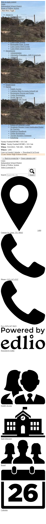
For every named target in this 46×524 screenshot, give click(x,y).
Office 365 (14, 114)
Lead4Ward (14, 110)
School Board (15, 21)
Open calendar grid (28, 158)
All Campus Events (17, 40)
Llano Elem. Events (17, 42)
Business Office (16, 59)
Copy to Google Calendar (10, 152)
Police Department (17, 74)
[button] (9, 15)
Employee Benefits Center (20, 125)
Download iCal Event (31, 152)
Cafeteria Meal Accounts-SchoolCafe (24, 91)
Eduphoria (14, 138)
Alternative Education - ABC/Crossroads (25, 55)
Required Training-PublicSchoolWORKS (25, 108)
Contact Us (14, 25)
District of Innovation (18, 30)
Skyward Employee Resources (21, 116)
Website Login (15, 123)
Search (3, 175)
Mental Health (15, 70)
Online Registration (17, 95)
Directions (14, 23)
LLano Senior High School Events (14, 154)
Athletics (13, 57)
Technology (14, 80)
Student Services (16, 78)
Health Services (16, 61)
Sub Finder (14, 112)
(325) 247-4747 (12, 279)
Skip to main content (8, 2)
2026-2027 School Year (19, 32)
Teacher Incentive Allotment (20, 136)
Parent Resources (16, 102)
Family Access (15, 89)
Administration (15, 53)
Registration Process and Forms (22, 93)
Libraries (13, 66)
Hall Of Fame (15, 27)
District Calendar (16, 38)
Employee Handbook (18, 131)
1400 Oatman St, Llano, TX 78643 (21, 231)
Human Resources (17, 64)
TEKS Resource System (19, 121)
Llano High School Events (20, 49)
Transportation (15, 83)
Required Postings (17, 19)
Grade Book (15, 119)
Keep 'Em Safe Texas (18, 100)
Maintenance (15, 68)
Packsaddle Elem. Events (19, 44)
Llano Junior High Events (20, 47)
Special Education (17, 76)
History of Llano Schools (19, 34)
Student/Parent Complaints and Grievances (26, 104)
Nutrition (13, 72)
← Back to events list (10, 158)
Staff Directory (15, 17)
